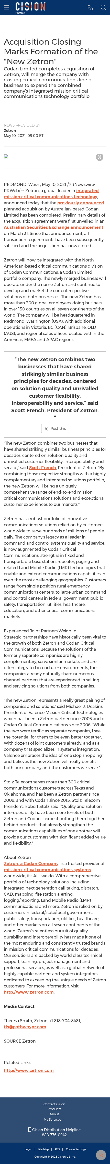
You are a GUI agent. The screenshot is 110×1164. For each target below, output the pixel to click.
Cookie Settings (76, 1149)
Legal (28, 1149)
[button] (55, 156)
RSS (57, 1149)
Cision (62, 1156)
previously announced (80, 203)
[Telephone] (90, 7)
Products (54, 1109)
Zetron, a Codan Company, (32, 863)
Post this (58, 428)
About (54, 1114)
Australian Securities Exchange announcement (53, 227)
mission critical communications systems (47, 869)
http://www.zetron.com (29, 992)
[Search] (103, 7)
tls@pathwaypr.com (25, 1026)
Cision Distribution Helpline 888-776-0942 (56, 1132)
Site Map (43, 1149)
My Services (53, 1119)
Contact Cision (54, 1104)
